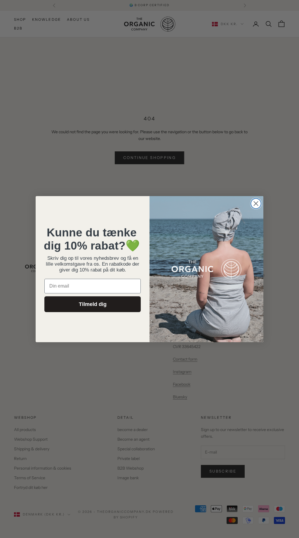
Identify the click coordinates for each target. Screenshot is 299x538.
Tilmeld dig (93, 304)
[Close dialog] (256, 203)
